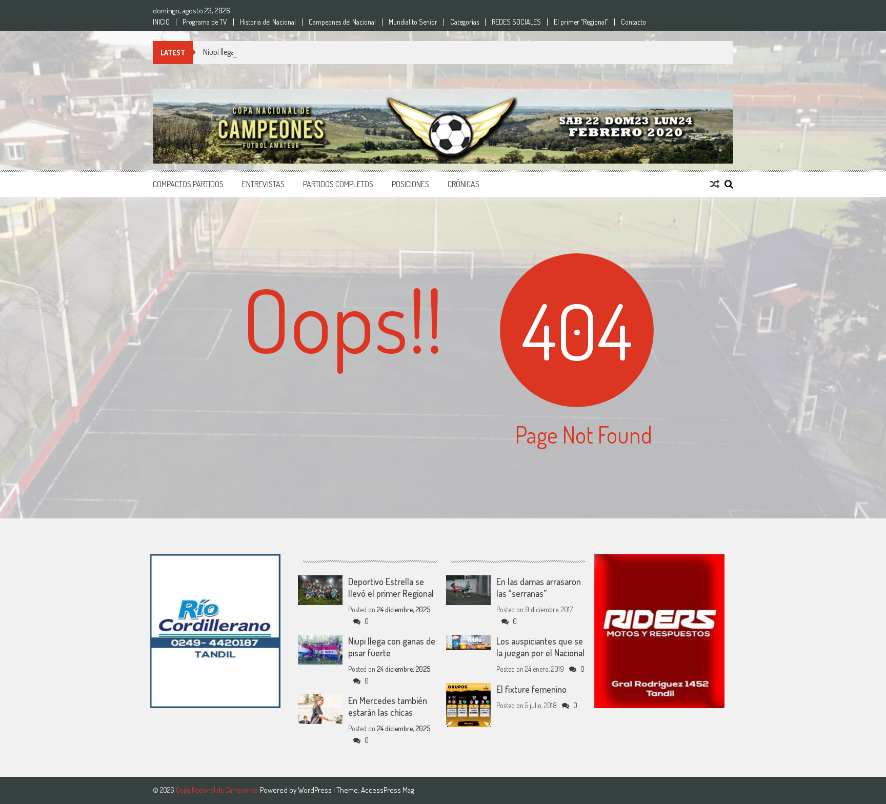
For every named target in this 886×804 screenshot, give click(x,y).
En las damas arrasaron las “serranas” (538, 587)
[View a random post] (714, 184)
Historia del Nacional (268, 22)
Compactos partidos (188, 184)
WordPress (315, 790)
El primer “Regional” (581, 22)
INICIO (161, 22)
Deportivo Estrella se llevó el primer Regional (391, 587)
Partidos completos (338, 184)
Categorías (464, 22)
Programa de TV (205, 22)
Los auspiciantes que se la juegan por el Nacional (540, 646)
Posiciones (410, 184)
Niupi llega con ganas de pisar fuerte (259, 52)
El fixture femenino (531, 689)
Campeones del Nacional (342, 22)
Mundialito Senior (413, 22)
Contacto (633, 22)
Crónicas (463, 184)
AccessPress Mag (387, 790)
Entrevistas (263, 184)
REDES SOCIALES (516, 22)
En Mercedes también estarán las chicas (387, 706)
